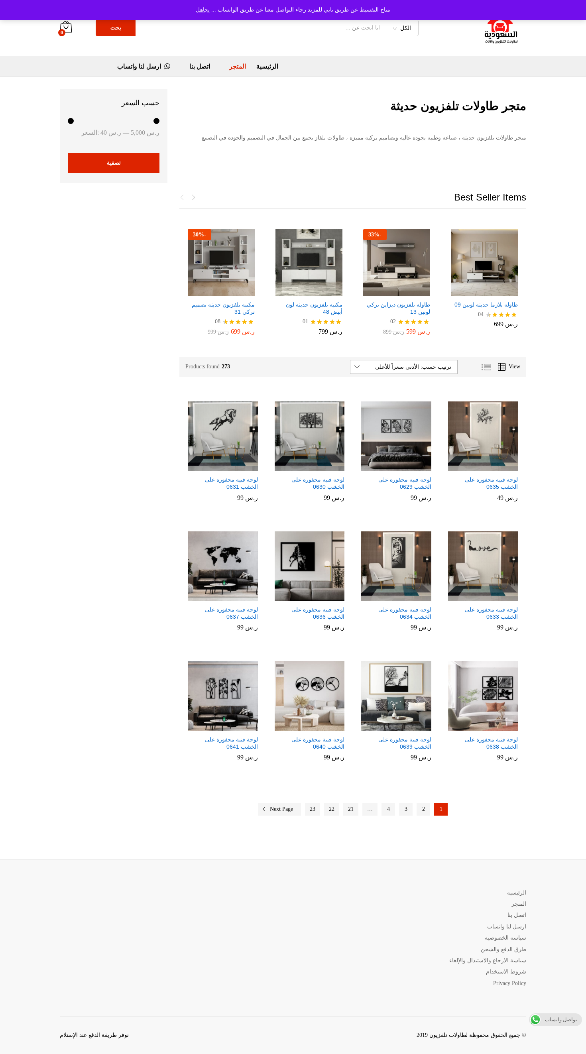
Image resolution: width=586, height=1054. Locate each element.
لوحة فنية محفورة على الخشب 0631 (231, 483)
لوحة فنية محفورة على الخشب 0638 (491, 743)
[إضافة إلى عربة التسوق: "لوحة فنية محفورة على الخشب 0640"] (316, 726)
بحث (115, 28)
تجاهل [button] (203, 10)
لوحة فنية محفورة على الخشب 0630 (317, 483)
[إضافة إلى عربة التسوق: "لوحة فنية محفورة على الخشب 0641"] (229, 726)
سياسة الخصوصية (505, 938)
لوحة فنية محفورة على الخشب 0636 (317, 613)
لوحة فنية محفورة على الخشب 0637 (231, 613)
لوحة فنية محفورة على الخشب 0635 (491, 483)
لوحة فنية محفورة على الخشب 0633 (491, 613)
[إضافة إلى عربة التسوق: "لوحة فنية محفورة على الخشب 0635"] (489, 466)
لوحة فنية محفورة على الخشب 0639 (404, 743)
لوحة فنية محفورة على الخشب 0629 (404, 483)
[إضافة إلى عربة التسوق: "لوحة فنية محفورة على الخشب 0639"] (403, 726)
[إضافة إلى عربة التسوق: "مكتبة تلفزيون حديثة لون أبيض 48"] (315, 291)
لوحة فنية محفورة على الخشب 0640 (317, 743)
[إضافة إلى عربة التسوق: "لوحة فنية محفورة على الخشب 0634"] (403, 596)
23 (312, 809)
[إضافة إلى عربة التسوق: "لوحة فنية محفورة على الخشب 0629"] (403, 466)
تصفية (114, 163)
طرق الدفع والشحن (503, 949)
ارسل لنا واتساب (139, 66)
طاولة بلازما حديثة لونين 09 (486, 304)
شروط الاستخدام (506, 972)
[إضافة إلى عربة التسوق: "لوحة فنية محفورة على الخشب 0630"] (316, 466)
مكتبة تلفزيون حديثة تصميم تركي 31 (223, 308)
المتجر (237, 66)
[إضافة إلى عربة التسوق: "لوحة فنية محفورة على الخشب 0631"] (229, 466)
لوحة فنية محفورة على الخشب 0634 (404, 613)
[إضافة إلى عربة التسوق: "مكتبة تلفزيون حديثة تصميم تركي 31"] (228, 291)
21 (351, 809)
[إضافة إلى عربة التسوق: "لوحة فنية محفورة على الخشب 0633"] (489, 596)
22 (331, 809)
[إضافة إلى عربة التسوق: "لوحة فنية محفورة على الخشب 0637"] (229, 596)
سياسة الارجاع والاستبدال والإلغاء (487, 961)
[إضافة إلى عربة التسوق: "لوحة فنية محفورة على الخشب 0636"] (316, 596)
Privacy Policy (509, 983)
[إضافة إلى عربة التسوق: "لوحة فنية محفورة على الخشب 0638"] (489, 726)
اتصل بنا (199, 66)
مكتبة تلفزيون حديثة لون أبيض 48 (314, 308)
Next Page (281, 809)
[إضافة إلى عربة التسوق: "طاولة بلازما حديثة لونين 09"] (491, 291)
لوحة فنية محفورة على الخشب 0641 (231, 743)
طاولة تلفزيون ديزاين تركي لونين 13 (398, 308)
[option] (484, 281)
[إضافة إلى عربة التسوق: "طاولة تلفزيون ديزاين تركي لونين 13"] (403, 291)
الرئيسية (267, 66)
